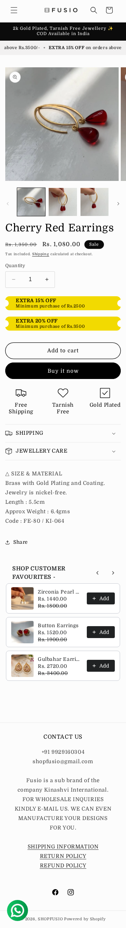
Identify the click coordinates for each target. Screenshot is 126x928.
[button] (14, 10)
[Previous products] (97, 573)
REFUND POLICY (63, 865)
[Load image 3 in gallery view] (94, 202)
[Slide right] (118, 203)
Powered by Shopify (85, 919)
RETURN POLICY (63, 856)
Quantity (15, 265)
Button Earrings (58, 625)
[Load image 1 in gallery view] (31, 202)
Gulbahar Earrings (60, 659)
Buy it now (63, 371)
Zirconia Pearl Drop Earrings (60, 592)
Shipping (40, 254)
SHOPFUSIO (50, 919)
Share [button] (20, 542)
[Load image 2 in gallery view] (63, 202)
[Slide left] (7, 203)
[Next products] (113, 573)
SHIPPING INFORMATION (63, 847)
